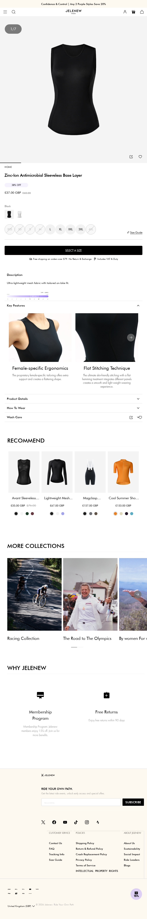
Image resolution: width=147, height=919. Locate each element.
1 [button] (74, 647)
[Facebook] (54, 822)
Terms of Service (86, 865)
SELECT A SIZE (73, 250)
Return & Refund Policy (89, 848)
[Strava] (98, 822)
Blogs (127, 865)
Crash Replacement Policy (91, 854)
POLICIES (80, 833)
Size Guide (55, 859)
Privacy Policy (84, 859)
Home (8, 167)
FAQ (51, 848)
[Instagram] (87, 822)
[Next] (131, 337)
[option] (73, 89)
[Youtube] (65, 822)
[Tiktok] (76, 822)
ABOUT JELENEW (132, 833)
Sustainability (132, 848)
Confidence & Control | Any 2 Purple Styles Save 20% (73, 4)
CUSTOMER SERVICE (59, 833)
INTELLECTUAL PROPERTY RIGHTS (97, 870)
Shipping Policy (85, 843)
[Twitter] (43, 822)
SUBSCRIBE (133, 802)
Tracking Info (56, 854)
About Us (129, 843)
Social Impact (132, 854)
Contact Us (55, 843)
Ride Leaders (132, 859)
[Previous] (16, 337)
